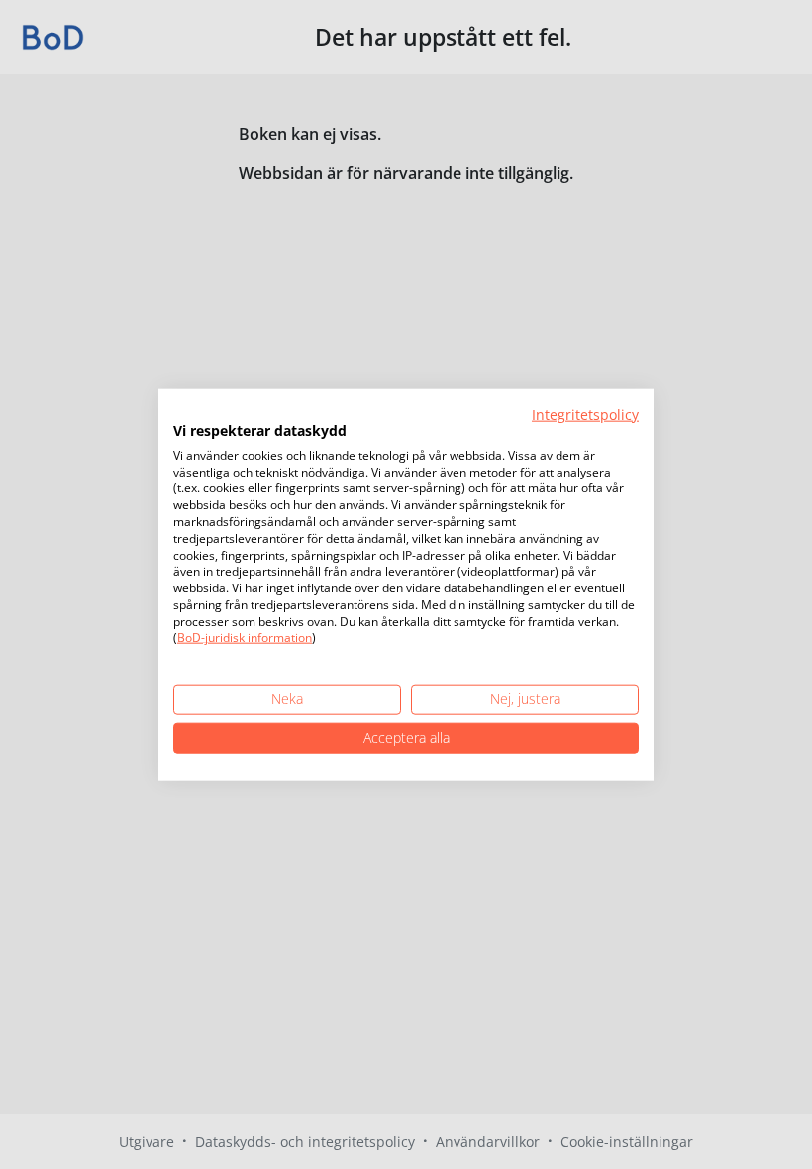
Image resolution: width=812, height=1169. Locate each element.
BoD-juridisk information (244, 637)
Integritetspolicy (585, 414)
